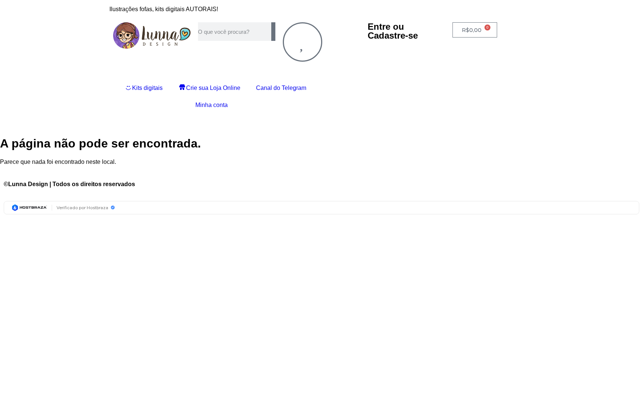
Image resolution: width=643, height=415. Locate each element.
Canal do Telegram (281, 88)
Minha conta (211, 105)
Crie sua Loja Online (213, 88)
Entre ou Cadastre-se (393, 31)
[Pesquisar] (273, 31)
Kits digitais (147, 88)
